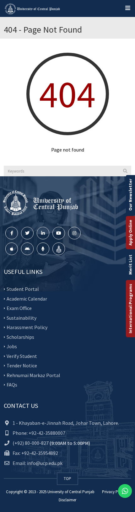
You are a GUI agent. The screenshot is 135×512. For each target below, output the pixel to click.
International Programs (130, 308)
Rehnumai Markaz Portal (33, 375)
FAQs (12, 384)
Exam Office (19, 308)
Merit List (130, 265)
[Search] (125, 171)
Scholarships (20, 336)
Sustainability (21, 317)
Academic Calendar (27, 298)
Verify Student (22, 356)
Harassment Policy (27, 327)
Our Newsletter (130, 195)
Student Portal (23, 289)
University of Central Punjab (70, 491)
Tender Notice (22, 365)
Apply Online (130, 233)
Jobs (12, 346)
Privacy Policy (114, 491)
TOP (67, 478)
